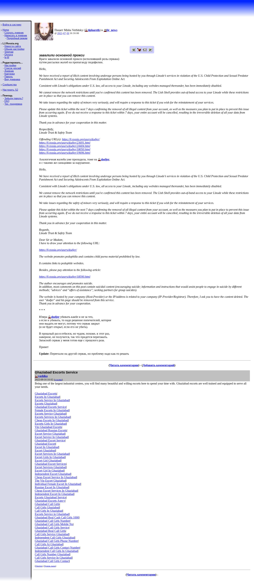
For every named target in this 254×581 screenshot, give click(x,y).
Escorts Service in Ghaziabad (52, 514)
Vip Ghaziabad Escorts (48, 427)
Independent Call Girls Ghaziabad (55, 537)
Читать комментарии (124, 365)
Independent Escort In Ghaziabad (54, 494)
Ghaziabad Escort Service (50, 440)
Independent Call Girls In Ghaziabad (56, 551)
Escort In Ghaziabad (47, 447)
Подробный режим (17, 38)
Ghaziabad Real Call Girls (50, 530)
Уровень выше (50, 566)
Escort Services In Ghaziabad (52, 453)
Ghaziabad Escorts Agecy (50, 500)
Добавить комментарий (158, 365)
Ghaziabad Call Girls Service (52, 527)
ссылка (58, 379)
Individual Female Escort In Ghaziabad (58, 484)
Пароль (8, 76)
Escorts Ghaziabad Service (50, 497)
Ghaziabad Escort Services (50, 463)
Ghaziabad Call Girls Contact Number (57, 547)
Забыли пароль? (13, 98)
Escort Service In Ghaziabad (51, 437)
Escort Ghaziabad (45, 450)
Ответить (38, 566)
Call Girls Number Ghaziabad (52, 554)
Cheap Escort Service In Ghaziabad (56, 477)
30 (68, 33)
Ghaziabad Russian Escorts (51, 430)
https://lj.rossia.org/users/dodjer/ (81, 139)
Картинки (9, 73)
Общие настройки (14, 49)
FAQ (6, 101)
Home (6, 29)
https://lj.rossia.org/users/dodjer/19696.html (64, 152)
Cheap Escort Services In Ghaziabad (56, 490)
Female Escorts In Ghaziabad (52, 410)
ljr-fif (6, 57)
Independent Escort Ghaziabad (53, 473)
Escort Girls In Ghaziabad (50, 457)
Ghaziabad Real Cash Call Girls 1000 (57, 517)
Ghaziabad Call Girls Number (52, 520)
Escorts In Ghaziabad (47, 396)
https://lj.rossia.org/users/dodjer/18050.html (64, 149)
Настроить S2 (10, 89)
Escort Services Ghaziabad (50, 467)
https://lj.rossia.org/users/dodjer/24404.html (64, 146)
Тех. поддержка (13, 104)
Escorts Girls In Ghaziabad (50, 423)
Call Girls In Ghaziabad (49, 510)
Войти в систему (12, 24)
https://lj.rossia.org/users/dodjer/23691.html (64, 142)
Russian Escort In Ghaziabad (52, 487)
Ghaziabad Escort (45, 443)
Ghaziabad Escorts (46, 393)
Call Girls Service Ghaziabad (52, 534)
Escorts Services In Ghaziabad (52, 417)
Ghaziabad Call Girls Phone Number (56, 540)
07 (64, 33)
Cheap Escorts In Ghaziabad (51, 420)
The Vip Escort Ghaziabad (50, 480)
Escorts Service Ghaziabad (50, 413)
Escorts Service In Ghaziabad (52, 400)
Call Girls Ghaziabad (47, 507)
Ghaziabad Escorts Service (50, 406)
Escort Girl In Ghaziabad (49, 470)
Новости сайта (12, 46)
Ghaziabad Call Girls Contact (52, 561)
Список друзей (12, 68)
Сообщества (10, 84)
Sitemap (8, 51)
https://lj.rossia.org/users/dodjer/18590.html (64, 276)
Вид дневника (12, 79)
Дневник (9, 71)
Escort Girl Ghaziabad (48, 460)
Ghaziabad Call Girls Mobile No (54, 524)
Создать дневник (14, 32)
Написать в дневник (15, 35)
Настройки (10, 65)
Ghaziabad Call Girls (47, 504)
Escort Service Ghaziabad (50, 433)
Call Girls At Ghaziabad (49, 544)
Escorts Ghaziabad (46, 403)
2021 (59, 33)
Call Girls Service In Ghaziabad (53, 557)
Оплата (8, 54)
